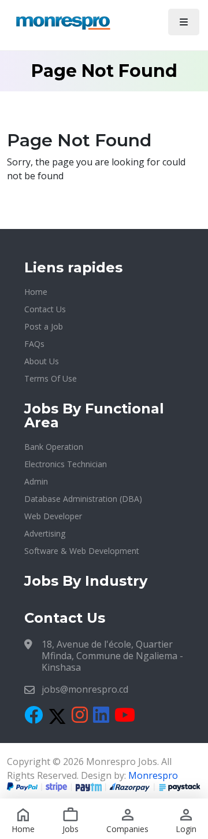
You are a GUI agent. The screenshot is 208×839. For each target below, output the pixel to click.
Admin (36, 481)
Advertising (44, 533)
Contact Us (45, 309)
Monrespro (153, 775)
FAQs (34, 343)
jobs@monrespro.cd (85, 689)
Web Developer (53, 516)
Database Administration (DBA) (83, 498)
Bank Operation (53, 446)
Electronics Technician (65, 464)
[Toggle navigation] (183, 22)
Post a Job (43, 326)
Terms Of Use (50, 378)
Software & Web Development (81, 550)
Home (35, 291)
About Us (41, 361)
